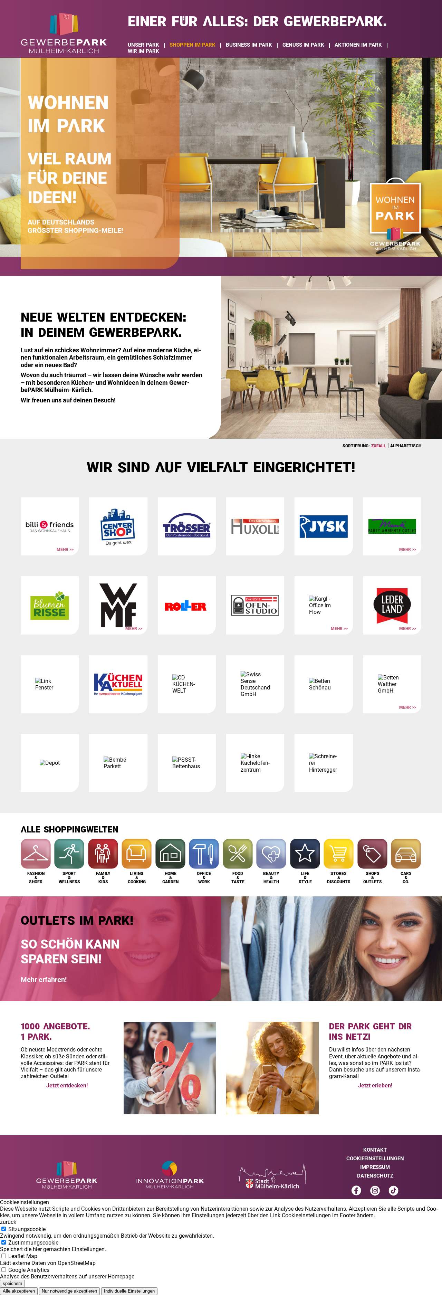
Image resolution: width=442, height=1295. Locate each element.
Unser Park (143, 45)
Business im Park (249, 45)
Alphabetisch (405, 446)
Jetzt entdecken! (67, 1085)
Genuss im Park (303, 45)
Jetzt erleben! (375, 1085)
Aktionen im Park (358, 45)
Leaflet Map (48, 1259)
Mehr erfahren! (44, 979)
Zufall (378, 446)
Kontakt (375, 1150)
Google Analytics (68, 1273)
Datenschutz (375, 1176)
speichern (12, 1283)
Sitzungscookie (107, 1232)
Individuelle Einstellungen (129, 1291)
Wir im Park (143, 51)
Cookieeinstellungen (375, 1158)
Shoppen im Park (192, 45)
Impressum (375, 1167)
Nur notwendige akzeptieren (69, 1291)
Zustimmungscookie (53, 1246)
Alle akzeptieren (19, 1291)
